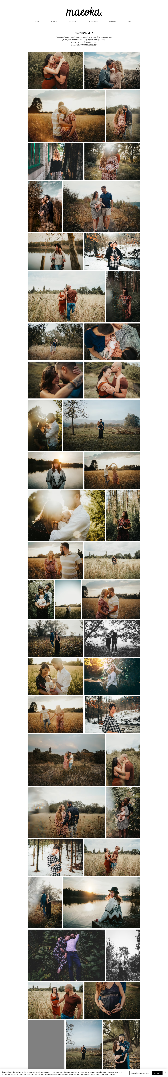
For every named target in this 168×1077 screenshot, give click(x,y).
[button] (93, 21)
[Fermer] (165, 1073)
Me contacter (91, 45)
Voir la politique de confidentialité (103, 1074)
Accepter (157, 1073)
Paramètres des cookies (140, 1073)
